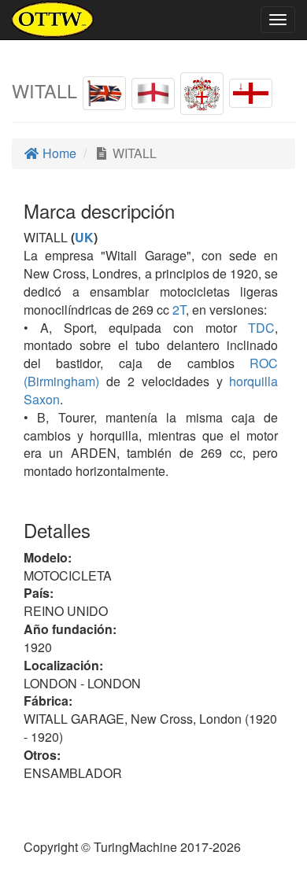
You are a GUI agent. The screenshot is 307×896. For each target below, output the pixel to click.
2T (179, 310)
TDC (256, 328)
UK (84, 237)
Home (57, 153)
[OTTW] (53, 19)
